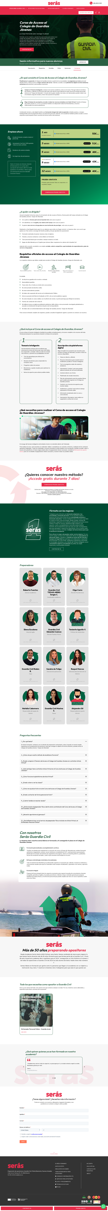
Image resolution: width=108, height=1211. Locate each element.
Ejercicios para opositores (65, 1179)
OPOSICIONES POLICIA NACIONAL (36, 8)
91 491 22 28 (11, 1175)
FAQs (59, 68)
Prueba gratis (80, 1208)
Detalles (51, 68)
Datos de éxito (59, 1166)
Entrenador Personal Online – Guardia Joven (36, 1029)
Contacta (77, 68)
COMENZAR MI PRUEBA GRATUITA (55, 192)
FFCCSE (58, 1187)
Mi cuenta (90, 1163)
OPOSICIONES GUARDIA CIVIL (17, 8)
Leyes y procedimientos (64, 1181)
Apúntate (82, 62)
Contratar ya (26, 49)
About (89, 1173)
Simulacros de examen (62, 1169)
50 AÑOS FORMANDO (68, 8)
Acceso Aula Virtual (86, 12)
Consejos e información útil (65, 1176)
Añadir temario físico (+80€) (62, 133)
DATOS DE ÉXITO (81, 8)
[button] (53, 1078)
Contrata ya (27, 1208)
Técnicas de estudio (63, 1184)
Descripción (31, 68)
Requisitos (42, 68)
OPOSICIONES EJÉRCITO (53, 8)
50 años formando (60, 1163)
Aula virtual (91, 1166)
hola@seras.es (19, 1175)
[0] (95, 12)
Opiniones (68, 68)
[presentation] (23, 1066)
